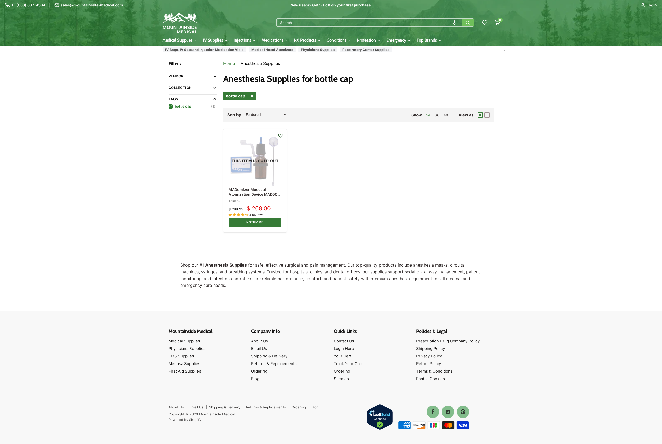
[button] (455, 22)
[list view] (487, 115)
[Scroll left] (157, 50)
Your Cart (342, 356)
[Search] (468, 22)
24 (428, 115)
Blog (255, 378)
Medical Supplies (178, 40)
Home (229, 63)
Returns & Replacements (274, 363)
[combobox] (369, 22)
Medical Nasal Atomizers (272, 50)
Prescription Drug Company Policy (448, 341)
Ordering (259, 371)
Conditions (337, 40)
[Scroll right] (505, 50)
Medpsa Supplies (184, 363)
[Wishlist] (484, 22)
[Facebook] (433, 412)
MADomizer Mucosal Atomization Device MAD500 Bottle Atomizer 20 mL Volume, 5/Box (254, 196)
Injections (243, 40)
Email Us (259, 348)
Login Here (344, 348)
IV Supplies (213, 40)
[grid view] (480, 115)
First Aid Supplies (185, 371)
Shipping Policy (430, 348)
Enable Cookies (430, 378)
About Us (259, 341)
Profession (367, 40)
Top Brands (427, 40)
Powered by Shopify (185, 420)
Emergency (396, 40)
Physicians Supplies (318, 50)
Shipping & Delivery (269, 356)
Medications (273, 40)
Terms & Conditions (434, 371)
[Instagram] (448, 412)
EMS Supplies (181, 356)
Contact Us (344, 341)
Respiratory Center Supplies (365, 50)
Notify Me (254, 222)
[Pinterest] (463, 412)
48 (446, 115)
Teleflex (234, 201)
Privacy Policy (429, 356)
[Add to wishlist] (280, 135)
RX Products (305, 40)
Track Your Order (349, 363)
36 (437, 115)
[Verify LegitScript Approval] (380, 417)
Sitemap (341, 378)
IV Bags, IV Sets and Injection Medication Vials (204, 50)
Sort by (234, 114)
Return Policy (428, 363)
